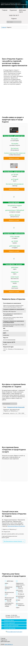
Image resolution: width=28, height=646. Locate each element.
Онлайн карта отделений (11, 625)
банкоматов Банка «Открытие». (16, 526)
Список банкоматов (9, 628)
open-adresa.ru (9, 644)
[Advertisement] (14, 43)
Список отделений (9, 623)
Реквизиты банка (9, 620)
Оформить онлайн (14, 158)
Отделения (13, 10)
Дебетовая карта (22, 11)
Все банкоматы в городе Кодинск (13, 541)
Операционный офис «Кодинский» (16, 407)
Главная (4, 10)
